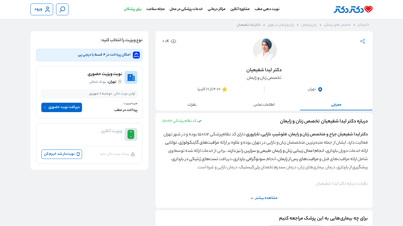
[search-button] (62, 9)
